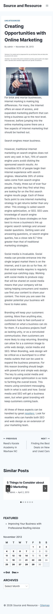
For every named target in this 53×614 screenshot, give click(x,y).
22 (33, 560)
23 (39, 560)
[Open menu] (47, 5)
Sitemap (44, 605)
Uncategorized (12, 21)
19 (13, 560)
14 (26, 556)
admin (10, 47)
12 (13, 556)
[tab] (21, 502)
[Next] (45, 488)
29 (33, 564)
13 (20, 556)
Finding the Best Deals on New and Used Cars (40, 445)
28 (26, 564)
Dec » (15, 572)
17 (46, 556)
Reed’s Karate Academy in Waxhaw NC (11, 445)
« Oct (6, 572)
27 (20, 564)
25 (7, 564)
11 (7, 556)
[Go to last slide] (8, 488)
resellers (29, 413)
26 (13, 564)
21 (26, 560)
